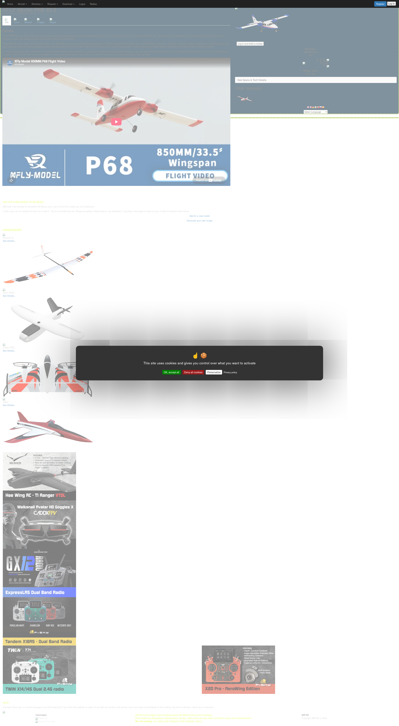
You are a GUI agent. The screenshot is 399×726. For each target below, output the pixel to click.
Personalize (214, 372)
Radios (93, 3)
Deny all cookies (193, 372)
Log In (391, 3)
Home (10, 3)
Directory (36, 3)
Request (51, 3)
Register (380, 3)
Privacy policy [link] (230, 372)
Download (67, 3)
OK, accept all (171, 372)
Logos (82, 3)
